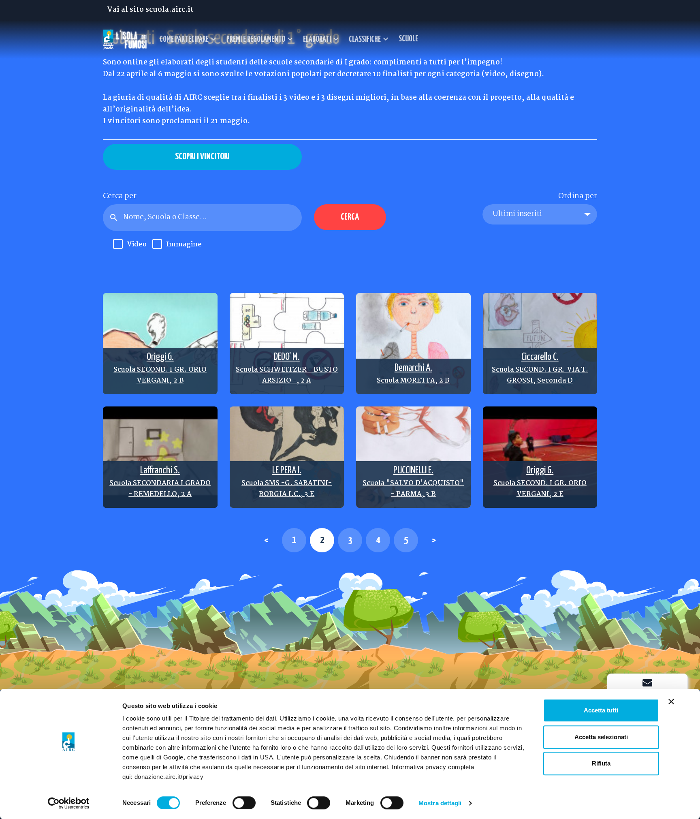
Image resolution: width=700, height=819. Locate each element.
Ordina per (577, 196)
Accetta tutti (601, 710)
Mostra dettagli (440, 803)
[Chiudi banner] (671, 701)
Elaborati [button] (322, 39)
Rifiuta (601, 763)
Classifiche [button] (370, 39)
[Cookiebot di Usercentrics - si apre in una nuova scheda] (68, 803)
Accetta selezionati (601, 736)
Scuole (408, 39)
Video (130, 244)
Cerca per (120, 196)
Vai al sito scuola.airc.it (150, 10)
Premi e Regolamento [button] (260, 39)
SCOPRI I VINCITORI (202, 156)
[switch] (244, 802)
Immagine (177, 244)
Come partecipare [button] (189, 39)
